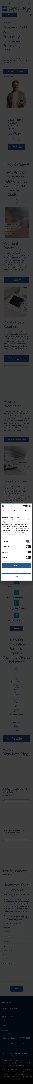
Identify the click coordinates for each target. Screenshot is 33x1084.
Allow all (16, 565)
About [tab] (27, 511)
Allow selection (16, 571)
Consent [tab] (6, 511)
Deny (16, 576)
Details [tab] (16, 511)
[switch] (28, 546)
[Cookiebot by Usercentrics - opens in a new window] (23, 506)
